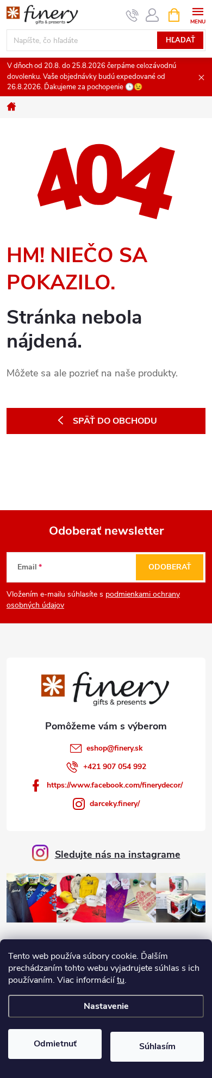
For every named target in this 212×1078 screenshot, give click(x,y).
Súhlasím (157, 1046)
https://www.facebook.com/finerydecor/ (115, 785)
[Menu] (197, 14)
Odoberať (169, 567)
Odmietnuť (55, 1044)
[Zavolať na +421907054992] (132, 15)
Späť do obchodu (115, 421)
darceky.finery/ (115, 803)
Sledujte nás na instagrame (117, 854)
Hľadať (180, 40)
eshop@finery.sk (114, 748)
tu (120, 980)
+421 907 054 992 (114, 766)
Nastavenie (106, 1006)
